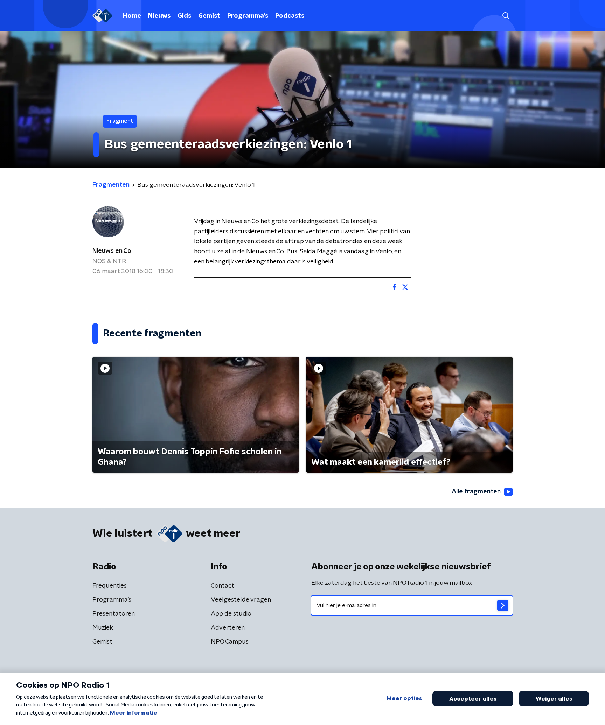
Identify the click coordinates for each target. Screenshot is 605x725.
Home (132, 16)
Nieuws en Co (111, 251)
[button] (506, 15)
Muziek (102, 628)
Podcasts (289, 16)
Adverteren (228, 628)
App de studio (231, 614)
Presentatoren (113, 614)
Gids (184, 16)
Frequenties (109, 586)
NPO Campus (230, 642)
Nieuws (159, 16)
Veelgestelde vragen (241, 600)
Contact (222, 586)
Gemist (209, 16)
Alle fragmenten (476, 492)
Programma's (247, 16)
